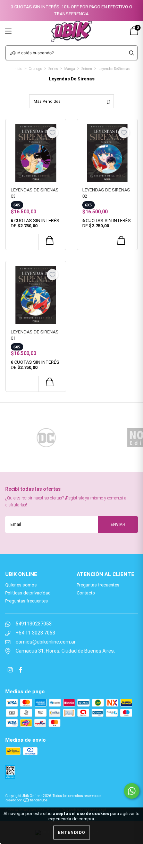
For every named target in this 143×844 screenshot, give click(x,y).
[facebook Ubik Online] (20, 670)
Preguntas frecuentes (26, 601)
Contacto (86, 592)
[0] (134, 33)
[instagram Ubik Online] (10, 670)
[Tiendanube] (27, 800)
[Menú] (16, 31)
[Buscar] (132, 53)
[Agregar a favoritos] (52, 132)
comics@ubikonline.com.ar (46, 642)
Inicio (18, 69)
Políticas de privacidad (28, 592)
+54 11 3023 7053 (35, 633)
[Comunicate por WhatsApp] (132, 791)
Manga (69, 69)
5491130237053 (34, 623)
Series (53, 69)
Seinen (87, 69)
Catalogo (35, 69)
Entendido (71, 832)
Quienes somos (21, 584)
